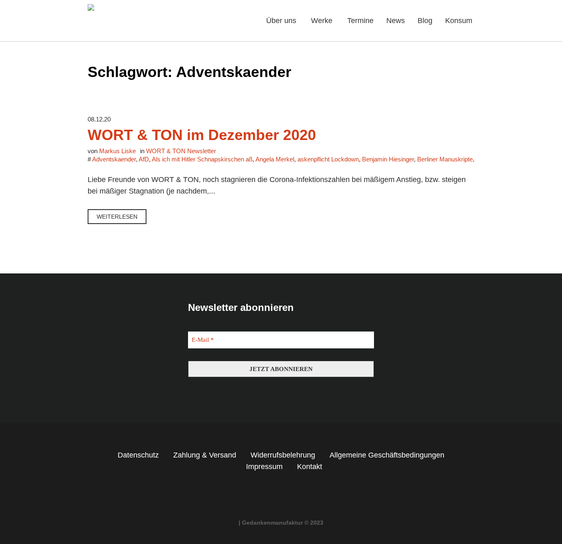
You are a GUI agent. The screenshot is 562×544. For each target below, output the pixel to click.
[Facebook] (273, 497)
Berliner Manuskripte (445, 159)
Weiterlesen (117, 216)
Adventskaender (114, 159)
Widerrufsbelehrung (283, 455)
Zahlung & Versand (204, 455)
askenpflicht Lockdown (328, 159)
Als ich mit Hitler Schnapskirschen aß (202, 159)
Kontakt (309, 466)
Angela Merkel (274, 159)
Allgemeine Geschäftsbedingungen (387, 455)
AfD (144, 159)
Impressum (264, 466)
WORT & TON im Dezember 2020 (202, 134)
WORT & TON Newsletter (181, 150)
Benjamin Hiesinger (388, 159)
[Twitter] (288, 497)
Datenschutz (138, 455)
